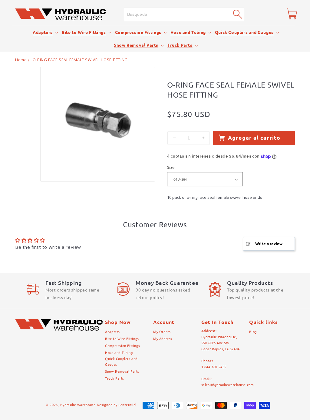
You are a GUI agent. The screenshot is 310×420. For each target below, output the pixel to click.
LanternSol (127, 405)
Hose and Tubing (188, 32)
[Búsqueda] (237, 14)
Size (171, 167)
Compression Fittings (138, 32)
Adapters (43, 32)
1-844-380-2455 (213, 367)
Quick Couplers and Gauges (244, 32)
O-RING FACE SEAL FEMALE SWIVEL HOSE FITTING (80, 59)
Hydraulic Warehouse (78, 405)
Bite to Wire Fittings (84, 32)
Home (21, 59)
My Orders (161, 332)
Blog (252, 332)
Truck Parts (180, 45)
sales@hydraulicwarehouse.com (227, 385)
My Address (162, 339)
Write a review (268, 244)
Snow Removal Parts (136, 45)
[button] (42, 32)
